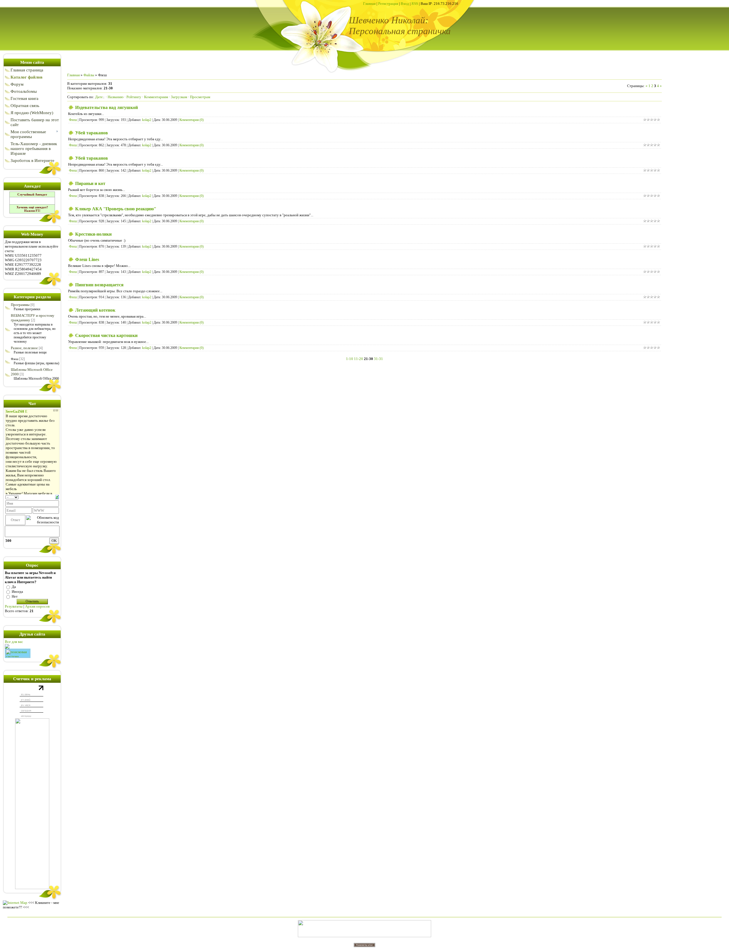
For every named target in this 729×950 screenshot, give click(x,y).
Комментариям (156, 97)
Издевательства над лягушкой (106, 107)
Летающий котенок (95, 310)
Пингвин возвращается (99, 284)
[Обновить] (57, 497)
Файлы (88, 75)
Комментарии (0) (191, 120)
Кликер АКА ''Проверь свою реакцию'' (115, 208)
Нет (15, 596)
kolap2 (146, 120)
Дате (99, 97)
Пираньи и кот (90, 183)
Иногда (17, 591)
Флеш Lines (87, 259)
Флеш (14, 359)
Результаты (13, 606)
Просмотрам (200, 97)
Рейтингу (133, 97)
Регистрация (388, 3)
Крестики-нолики (93, 234)
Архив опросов (37, 606)
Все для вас (14, 641)
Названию (116, 97)
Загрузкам (179, 97)
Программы (20, 305)
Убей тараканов (91, 132)
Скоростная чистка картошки (106, 335)
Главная (369, 3)
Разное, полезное (24, 348)
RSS (414, 3)
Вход (405, 3)
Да (14, 587)
